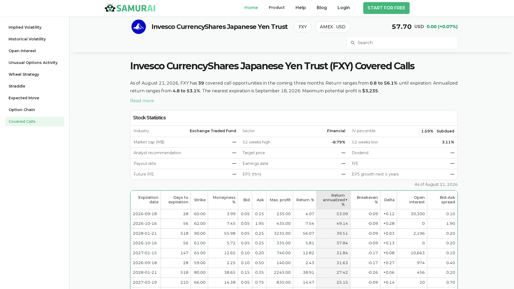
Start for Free (386, 7)
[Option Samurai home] (129, 7)
